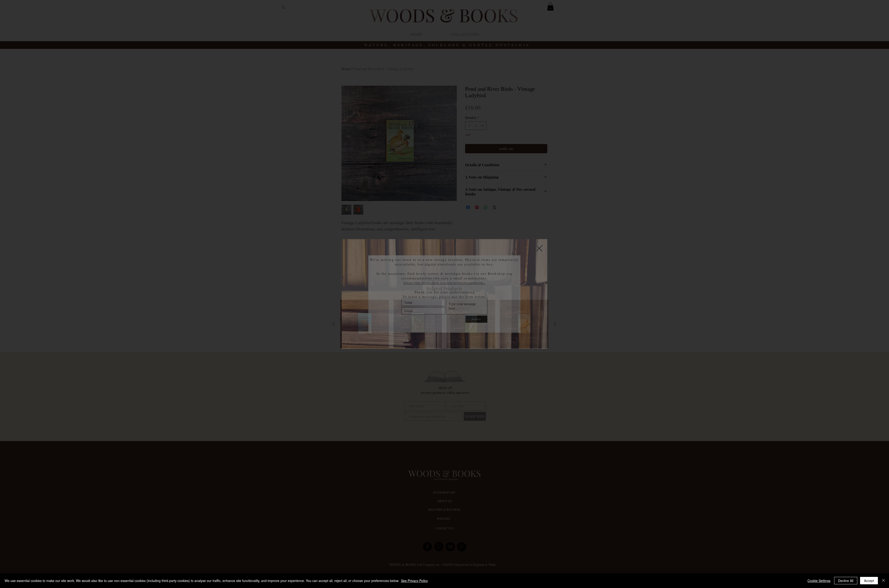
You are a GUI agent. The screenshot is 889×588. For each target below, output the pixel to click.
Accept (869, 580)
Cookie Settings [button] (819, 580)
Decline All (845, 580)
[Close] (883, 580)
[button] (539, 248)
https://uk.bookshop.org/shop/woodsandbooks (444, 282)
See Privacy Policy (414, 580)
